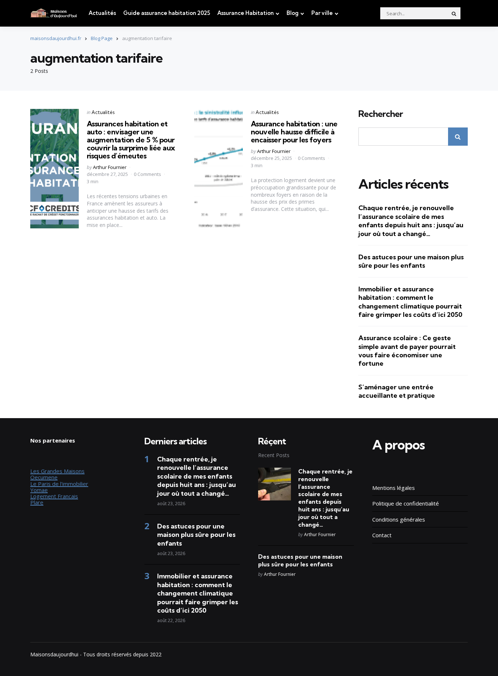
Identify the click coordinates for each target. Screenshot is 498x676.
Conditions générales (398, 519)
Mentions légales (393, 487)
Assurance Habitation (245, 12)
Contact (382, 535)
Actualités (102, 12)
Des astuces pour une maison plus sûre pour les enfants (411, 261)
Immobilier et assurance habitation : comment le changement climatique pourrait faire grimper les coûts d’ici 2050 (410, 302)
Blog (293, 12)
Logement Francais (54, 496)
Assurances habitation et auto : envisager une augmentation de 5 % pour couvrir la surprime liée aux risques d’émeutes (131, 139)
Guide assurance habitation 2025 (166, 12)
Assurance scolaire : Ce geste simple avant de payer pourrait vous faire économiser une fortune (407, 351)
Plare (36, 502)
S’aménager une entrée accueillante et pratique (396, 391)
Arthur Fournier (110, 167)
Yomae (39, 490)
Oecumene (44, 477)
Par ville (322, 12)
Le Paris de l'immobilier (59, 483)
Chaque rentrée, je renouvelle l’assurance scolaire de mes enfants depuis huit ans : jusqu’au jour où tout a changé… (410, 220)
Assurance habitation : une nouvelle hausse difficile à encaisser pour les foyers (294, 131)
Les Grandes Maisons (57, 471)
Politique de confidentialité (405, 503)
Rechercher (380, 114)
